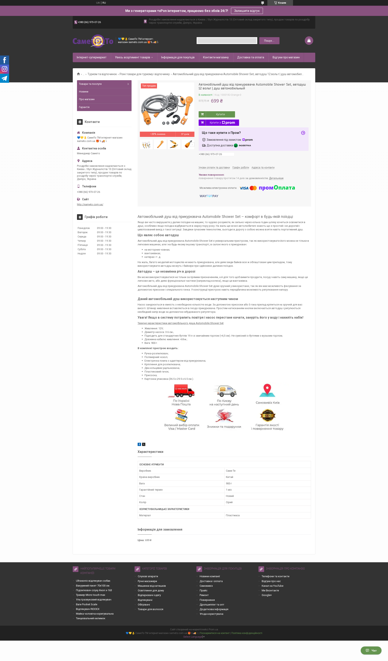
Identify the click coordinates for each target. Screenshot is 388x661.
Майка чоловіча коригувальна (95, 613)
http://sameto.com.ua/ (90, 204)
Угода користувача (211, 613)
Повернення (207, 599)
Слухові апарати (148, 576)
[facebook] (139, 445)
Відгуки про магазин (286, 57)
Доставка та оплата (250, 57)
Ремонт (204, 595)
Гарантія (84, 107)
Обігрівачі (144, 604)
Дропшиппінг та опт (212, 604)
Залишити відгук (247, 11)
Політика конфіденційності (246, 633)
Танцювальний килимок (90, 618)
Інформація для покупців (178, 57)
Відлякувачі (145, 599)
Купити (220, 114)
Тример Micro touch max (90, 594)
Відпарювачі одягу (149, 595)
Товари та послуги (90, 83)
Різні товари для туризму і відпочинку (145, 74)
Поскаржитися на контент (215, 633)
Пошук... (269, 40)
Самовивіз (206, 585)
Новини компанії (210, 576)
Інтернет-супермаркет (91, 57)
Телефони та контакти (275, 576)
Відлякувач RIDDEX (87, 609)
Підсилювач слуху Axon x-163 (94, 590)
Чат (374, 650)
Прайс (203, 590)
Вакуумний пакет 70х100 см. (93, 585)
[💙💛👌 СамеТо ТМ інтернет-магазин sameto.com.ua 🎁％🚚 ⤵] (93, 41)
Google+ (267, 595)
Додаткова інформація (214, 609)
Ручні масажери (147, 581)
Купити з (215, 122)
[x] (143, 445)
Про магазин (87, 99)
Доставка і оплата (211, 581)
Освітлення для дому (151, 590)
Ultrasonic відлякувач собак (93, 580)
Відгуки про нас (271, 581)
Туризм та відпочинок (102, 74)
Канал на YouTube (272, 585)
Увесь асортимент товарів (132, 57)
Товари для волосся (150, 609)
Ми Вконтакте (270, 590)
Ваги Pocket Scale (86, 604)
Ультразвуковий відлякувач (93, 599)
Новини (83, 91)
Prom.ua (213, 629)
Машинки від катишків (152, 585)
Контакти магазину (216, 57)
